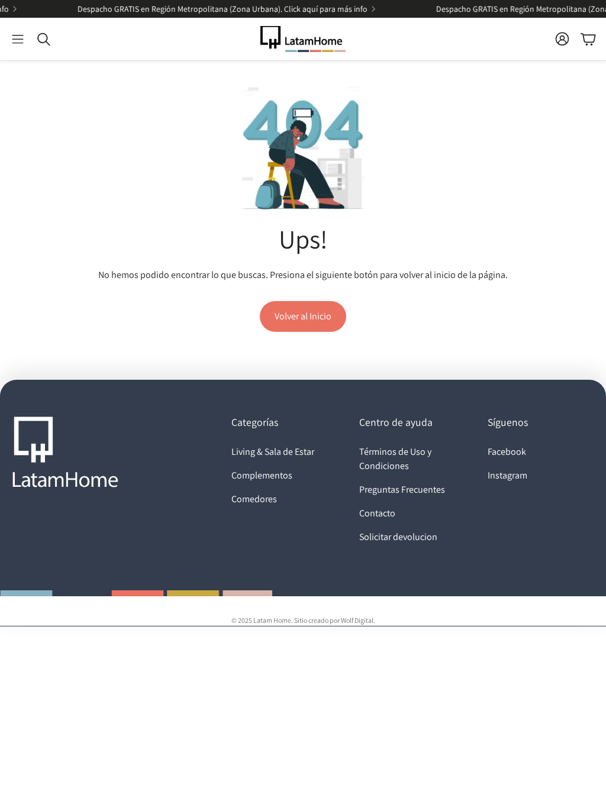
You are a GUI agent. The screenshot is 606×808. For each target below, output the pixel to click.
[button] (17, 39)
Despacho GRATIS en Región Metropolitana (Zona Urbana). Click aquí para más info (211, 9)
